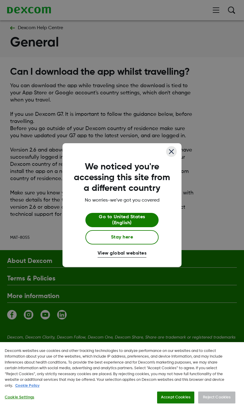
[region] (122, 376)
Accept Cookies (175, 397)
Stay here (122, 237)
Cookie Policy (27, 386)
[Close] (171, 151)
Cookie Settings (19, 397)
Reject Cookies (217, 397)
